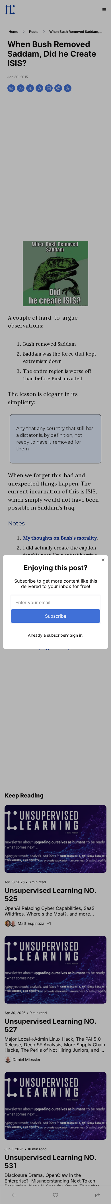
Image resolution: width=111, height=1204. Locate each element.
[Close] (103, 560)
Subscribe (55, 616)
